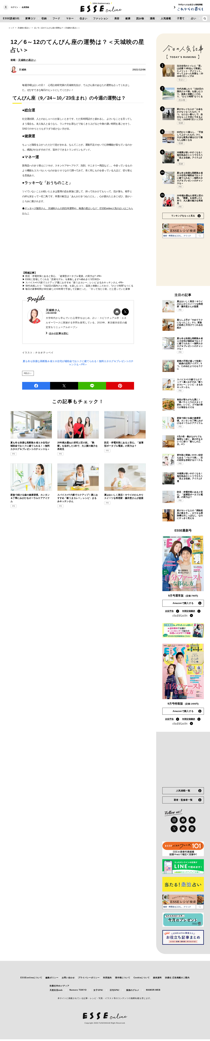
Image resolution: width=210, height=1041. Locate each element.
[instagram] (174, 820)
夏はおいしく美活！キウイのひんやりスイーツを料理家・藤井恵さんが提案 (123, 496)
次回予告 (169, 611)
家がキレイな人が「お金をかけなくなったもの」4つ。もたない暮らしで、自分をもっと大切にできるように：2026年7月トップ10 (190, 114)
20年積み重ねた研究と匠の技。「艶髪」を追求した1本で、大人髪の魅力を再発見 (77, 445)
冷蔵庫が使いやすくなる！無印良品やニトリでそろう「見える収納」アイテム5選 (190, 156)
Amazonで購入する (183, 603)
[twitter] (64, 386)
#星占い (27, 373)
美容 (116, 18)
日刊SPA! (114, 990)
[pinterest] (192, 828)
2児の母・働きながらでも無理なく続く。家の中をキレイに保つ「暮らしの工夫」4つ (190, 440)
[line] (92, 386)
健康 (127, 18)
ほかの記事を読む (58, 333)
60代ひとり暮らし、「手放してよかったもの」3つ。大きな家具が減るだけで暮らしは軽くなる (190, 136)
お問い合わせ (68, 977)
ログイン (14, 7)
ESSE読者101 (11, 18)
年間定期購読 (188, 611)
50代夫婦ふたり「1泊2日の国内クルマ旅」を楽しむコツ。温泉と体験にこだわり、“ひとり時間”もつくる (190, 93)
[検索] (199, 236)
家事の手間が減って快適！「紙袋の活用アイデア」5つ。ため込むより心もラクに (190, 365)
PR (13, 454)
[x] (174, 828)
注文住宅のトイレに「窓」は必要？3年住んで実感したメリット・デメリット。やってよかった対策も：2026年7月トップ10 (190, 71)
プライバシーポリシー (89, 977)
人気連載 (166, 18)
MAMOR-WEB (153, 990)
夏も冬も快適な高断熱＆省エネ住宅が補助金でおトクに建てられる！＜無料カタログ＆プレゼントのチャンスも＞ (30, 445)
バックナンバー (180, 615)
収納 (44, 18)
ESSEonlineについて (31, 977)
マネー (70, 18)
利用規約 (107, 977)
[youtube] (183, 828)
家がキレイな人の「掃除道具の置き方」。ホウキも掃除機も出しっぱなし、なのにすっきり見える (190, 514)
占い (193, 18)
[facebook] (36, 386)
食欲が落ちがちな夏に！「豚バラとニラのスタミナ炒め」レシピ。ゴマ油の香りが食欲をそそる (190, 403)
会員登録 (25, 7)
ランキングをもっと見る (183, 215)
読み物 (140, 18)
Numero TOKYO (78, 990)
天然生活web (56, 990)
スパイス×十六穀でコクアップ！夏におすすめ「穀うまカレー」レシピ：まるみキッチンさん (77, 498)
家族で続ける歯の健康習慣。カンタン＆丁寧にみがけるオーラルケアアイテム (30, 498)
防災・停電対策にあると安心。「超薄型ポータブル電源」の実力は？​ (123, 444)
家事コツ (30, 18)
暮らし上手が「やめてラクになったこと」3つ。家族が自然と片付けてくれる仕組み (190, 324)
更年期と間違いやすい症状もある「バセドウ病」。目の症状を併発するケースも (190, 457)
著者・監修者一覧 (183, 800)
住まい (83, 18)
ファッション (100, 18)
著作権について (122, 977)
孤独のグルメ (132, 990)
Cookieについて (142, 977)
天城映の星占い (27, 60)
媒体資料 (157, 977)
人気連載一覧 (183, 790)
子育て (181, 18)
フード (56, 18)
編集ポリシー (52, 977)
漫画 (152, 18)
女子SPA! (98, 990)
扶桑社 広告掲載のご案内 (177, 977)
